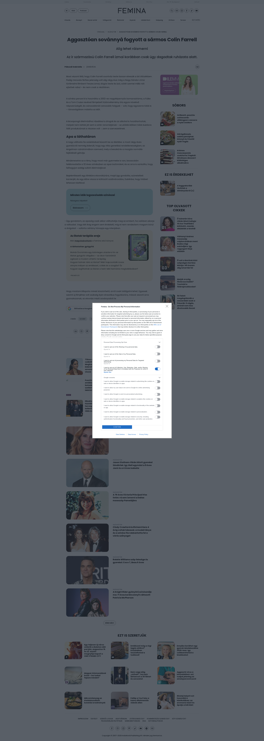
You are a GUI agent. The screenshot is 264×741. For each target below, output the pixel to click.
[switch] (157, 346)
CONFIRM (117, 427)
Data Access (132, 434)
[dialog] (132, 370)
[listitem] (132, 342)
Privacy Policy (143, 434)
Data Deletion (120, 434)
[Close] (168, 307)
